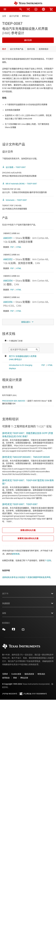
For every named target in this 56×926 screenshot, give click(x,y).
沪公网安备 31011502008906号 (35, 694)
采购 (4, 613)
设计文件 (28, 40)
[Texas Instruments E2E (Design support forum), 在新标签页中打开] (13, 630)
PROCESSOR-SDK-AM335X (13, 401)
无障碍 (5, 674)
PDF (12, 247)
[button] (5, 9)
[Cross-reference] (28, 9)
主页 (4, 16)
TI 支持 (48, 560)
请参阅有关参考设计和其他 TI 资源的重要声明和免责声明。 (27, 577)
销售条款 (41, 674)
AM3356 (8, 302)
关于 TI (5, 593)
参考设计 (26, 16)
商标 (15, 678)
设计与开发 (14, 16)
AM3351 (8, 238)
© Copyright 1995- (12, 684)
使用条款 (15, 554)
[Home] (28, 3)
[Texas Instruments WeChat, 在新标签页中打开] (3, 630)
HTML (18, 247)
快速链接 (6, 603)
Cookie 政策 (16, 674)
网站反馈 (24, 678)
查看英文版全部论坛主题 (28, 538)
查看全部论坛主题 (28, 530)
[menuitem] (20, 9)
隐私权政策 (29, 674)
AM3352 (8, 259)
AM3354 (8, 280)
